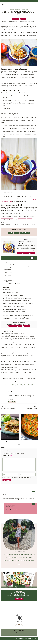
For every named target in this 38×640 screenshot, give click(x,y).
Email (21, 474)
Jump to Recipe (16, 19)
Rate (31, 253)
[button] (24, 239)
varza (3, 386)
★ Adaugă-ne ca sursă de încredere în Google (19, 234)
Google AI (16, 232)
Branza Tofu (4, 384)
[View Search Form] (2, 1)
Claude (21, 232)
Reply (34, 491)
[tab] (18, 444)
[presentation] (10, 427)
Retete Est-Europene (27, 384)
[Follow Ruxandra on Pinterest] (15, 402)
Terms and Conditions (31, 638)
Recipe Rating (6, 455)
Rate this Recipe (12, 326)
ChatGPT (10, 232)
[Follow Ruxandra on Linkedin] (13, 402)
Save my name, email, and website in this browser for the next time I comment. (18, 477)
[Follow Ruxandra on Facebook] (9, 402)
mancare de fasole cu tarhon (19, 199)
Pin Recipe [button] (20, 326)
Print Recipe (23, 19)
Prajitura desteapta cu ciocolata (30, 407)
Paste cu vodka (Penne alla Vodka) (28, 441)
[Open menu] (36, 4)
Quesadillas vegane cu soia (6, 441)
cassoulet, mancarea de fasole (7, 218)
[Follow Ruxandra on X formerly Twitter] (11, 402)
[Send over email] (1, 324)
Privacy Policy (25, 638)
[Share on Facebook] (1, 318)
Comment (5, 459)
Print (22, 253)
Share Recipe (27, 326)
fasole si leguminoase (11, 384)
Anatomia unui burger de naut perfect (8, 407)
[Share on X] (1, 320)
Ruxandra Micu (9, 505)
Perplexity (27, 232)
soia (33, 384)
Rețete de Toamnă (19, 384)
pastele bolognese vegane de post (25, 218)
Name (4, 474)
